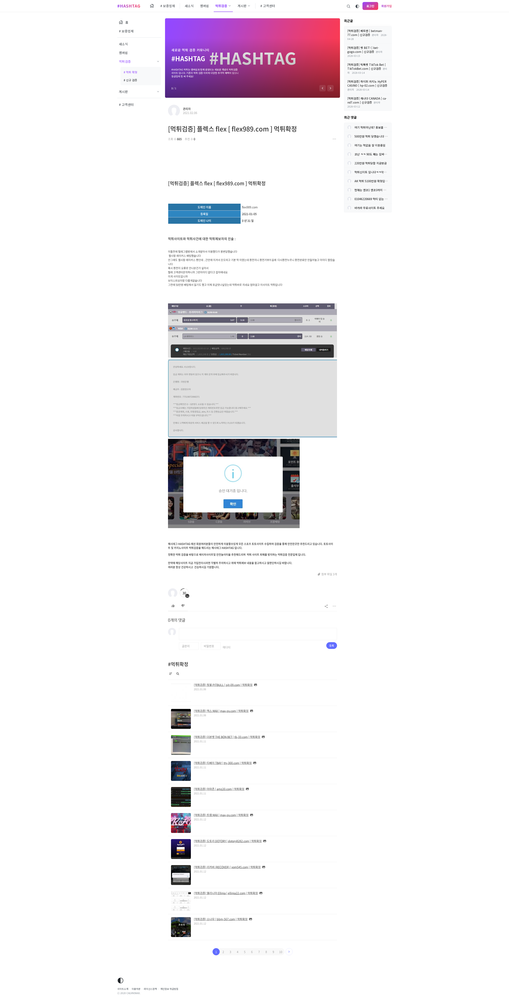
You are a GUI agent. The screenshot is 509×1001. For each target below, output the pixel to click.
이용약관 (136, 988)
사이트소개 (122, 988)
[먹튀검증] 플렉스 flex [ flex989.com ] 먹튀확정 (232, 128)
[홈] (151, 6)
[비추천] (183, 606)
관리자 (187, 109)
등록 (331, 645)
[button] (322, 88)
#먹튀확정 (178, 664)
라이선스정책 (150, 988)
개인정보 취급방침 (169, 988)
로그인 (370, 6)
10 (280, 952)
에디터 (226, 647)
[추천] (173, 606)
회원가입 (386, 6)
